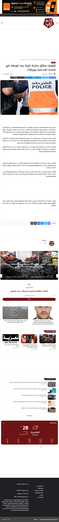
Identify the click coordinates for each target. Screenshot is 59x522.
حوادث (48, 59)
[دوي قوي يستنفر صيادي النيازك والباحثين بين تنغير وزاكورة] (52, 410)
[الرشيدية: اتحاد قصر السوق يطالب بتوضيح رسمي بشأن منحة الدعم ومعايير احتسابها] (52, 384)
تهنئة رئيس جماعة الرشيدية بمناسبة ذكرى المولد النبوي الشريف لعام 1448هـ (30, 401)
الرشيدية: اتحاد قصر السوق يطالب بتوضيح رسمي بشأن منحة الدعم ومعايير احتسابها (28, 382)
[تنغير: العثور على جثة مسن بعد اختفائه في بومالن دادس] (52, 397)
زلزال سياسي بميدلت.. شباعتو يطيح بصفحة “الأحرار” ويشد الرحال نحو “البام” (30, 389)
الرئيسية (53, 59)
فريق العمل (40, 488)
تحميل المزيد (29, 415)
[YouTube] (4, 519)
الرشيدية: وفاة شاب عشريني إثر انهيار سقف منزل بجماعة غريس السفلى (49, 346)
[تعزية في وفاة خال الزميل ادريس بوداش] (11, 338)
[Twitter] (45, 223)
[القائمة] (2, 23)
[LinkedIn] (42, 223)
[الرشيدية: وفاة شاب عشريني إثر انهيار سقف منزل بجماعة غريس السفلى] (47, 338)
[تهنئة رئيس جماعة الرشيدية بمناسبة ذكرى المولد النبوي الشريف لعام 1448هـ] (52, 403)
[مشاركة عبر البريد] (35, 223)
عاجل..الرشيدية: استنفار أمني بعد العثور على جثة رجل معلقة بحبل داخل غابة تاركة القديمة (29, 346)
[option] (38, 276)
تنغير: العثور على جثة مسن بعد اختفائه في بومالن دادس (34, 395)
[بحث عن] (57, 23)
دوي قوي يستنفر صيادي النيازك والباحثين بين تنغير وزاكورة (34, 408)
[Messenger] (38, 223)
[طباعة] (32, 223)
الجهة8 (51, 74)
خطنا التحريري (40, 486)
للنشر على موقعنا (39, 490)
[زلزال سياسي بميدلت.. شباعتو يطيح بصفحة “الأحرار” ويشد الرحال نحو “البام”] (52, 390)
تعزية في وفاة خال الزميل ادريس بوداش (12, 345)
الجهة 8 (35, 519)
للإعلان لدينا (40, 497)
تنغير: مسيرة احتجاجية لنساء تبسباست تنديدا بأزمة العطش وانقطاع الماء (36, 15)
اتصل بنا (41, 495)
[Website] (45, 243)
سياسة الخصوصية (39, 493)
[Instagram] (2, 519)
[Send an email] (49, 74)
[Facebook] (48, 223)
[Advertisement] (29, 34)
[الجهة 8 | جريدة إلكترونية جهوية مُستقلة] (48, 23)
